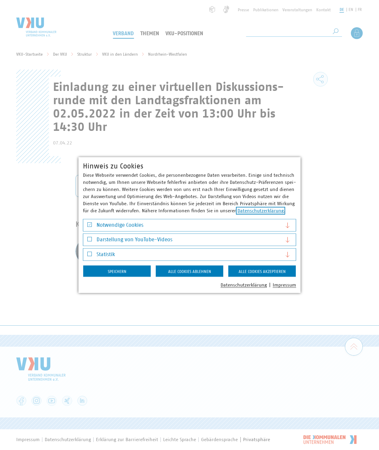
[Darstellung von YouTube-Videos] (89, 240)
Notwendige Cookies (120, 225)
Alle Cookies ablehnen (189, 271)
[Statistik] (89, 255)
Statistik (106, 254)
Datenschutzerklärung (260, 210)
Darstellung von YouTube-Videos (134, 239)
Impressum (284, 284)
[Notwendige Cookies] (89, 226)
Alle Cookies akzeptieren (262, 271)
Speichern (117, 271)
